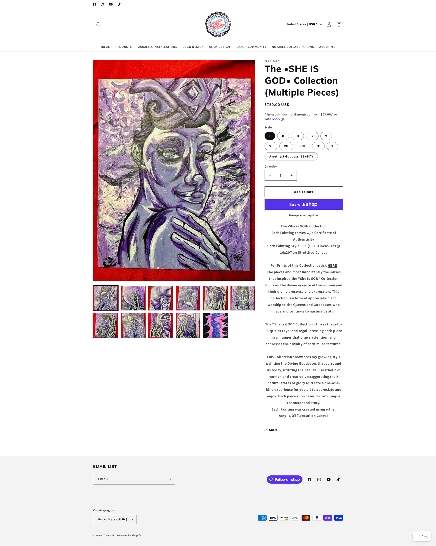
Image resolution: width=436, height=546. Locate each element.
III (297, 136)
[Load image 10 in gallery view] (188, 325)
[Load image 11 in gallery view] (215, 325)
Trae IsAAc (109, 535)
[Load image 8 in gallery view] (133, 325)
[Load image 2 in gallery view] (133, 298)
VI (270, 146)
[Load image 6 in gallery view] (242, 298)
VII (286, 146)
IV (312, 136)
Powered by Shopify (128, 535)
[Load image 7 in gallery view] (105, 325)
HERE (332, 265)
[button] (98, 24)
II (283, 136)
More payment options (303, 215)
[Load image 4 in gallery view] (188, 298)
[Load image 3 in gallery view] (160, 298)
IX (318, 146)
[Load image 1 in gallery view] (105, 298)
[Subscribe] (170, 479)
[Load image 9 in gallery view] (160, 325)
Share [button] (273, 430)
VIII (305, 147)
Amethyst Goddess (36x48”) (291, 156)
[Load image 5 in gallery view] (215, 298)
